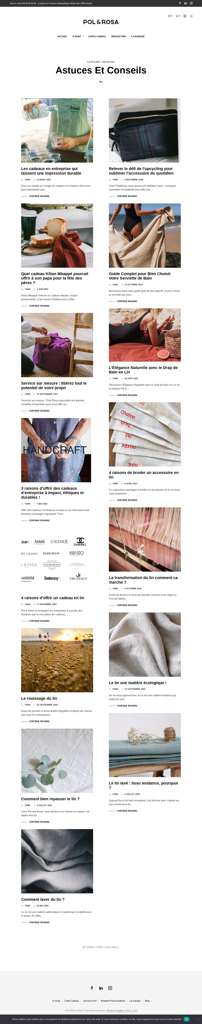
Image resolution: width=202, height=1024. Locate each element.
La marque (138, 36)
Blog (147, 1000)
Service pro (118, 36)
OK (186, 1019)
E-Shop (77, 36)
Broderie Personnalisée (113, 1000)
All (101, 82)
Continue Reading (39, 196)
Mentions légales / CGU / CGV (122, 1010)
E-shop (56, 1000)
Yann (27, 180)
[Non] (198, 1019)
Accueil (62, 36)
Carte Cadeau (71, 1000)
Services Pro (90, 1000)
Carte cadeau (97, 36)
